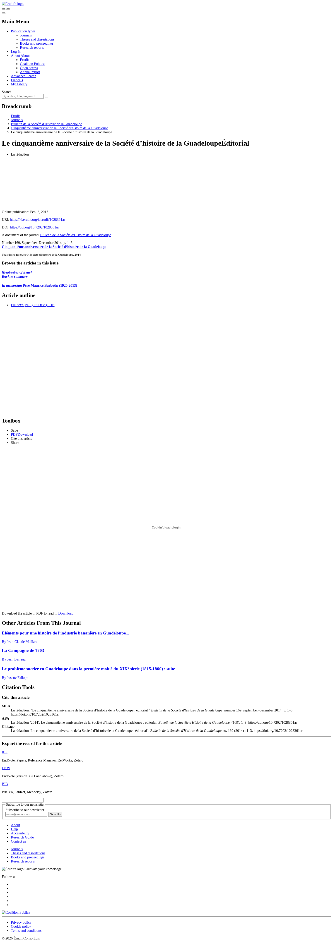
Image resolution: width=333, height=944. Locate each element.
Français (17, 80)
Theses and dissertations (37, 39)
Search (7, 92)
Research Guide (22, 837)
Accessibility (20, 833)
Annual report (30, 72)
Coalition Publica (32, 64)
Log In (16, 51)
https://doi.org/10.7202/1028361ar (34, 227)
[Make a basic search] (3, 9)
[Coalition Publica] (16, 912)
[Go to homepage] (13, 4)
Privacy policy (21, 922)
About (25, 56)
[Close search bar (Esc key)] (8, 9)
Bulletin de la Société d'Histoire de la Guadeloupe (46, 124)
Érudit (24, 60)
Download (65, 613)
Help (14, 829)
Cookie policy (21, 926)
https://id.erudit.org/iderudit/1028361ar (37, 219)
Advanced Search (23, 76)
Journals (26, 35)
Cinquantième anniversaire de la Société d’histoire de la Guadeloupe (59, 128)
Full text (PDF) (22, 305)
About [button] (16, 56)
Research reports (32, 47)
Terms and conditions (26, 930)
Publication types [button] (23, 31)
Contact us (18, 841)
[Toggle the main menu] (3, 13)
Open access (29, 68)
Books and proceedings (36, 43)
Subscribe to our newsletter (24, 810)
